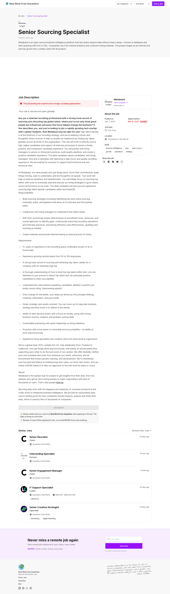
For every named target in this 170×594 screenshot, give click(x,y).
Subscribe (124, 546)
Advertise (22, 581)
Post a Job (158, 4)
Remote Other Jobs (140, 430)
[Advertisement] (85, 74)
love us (59, 382)
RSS (20, 584)
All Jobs (21, 16)
